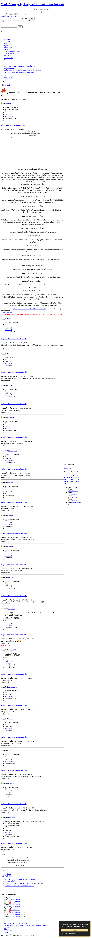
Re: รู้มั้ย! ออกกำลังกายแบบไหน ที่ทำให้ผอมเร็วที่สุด (14, 339)
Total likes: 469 (9, 625)
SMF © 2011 (12, 923)
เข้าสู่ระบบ (26, 14)
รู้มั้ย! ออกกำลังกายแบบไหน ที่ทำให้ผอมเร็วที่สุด (13, 125)
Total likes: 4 (8, 663)
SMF (5, 923)
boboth (10, 354)
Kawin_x (11, 783)
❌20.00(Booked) (73, 491)
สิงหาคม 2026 (68, 468)
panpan (10, 482)
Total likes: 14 (9, 696)
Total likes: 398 (9, 116)
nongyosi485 (12, 650)
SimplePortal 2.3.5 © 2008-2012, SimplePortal (19, 925)
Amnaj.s (10, 719)
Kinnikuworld (12, 687)
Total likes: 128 (9, 460)
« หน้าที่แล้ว (4, 78)
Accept (75, 930)
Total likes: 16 (9, 761)
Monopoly (11, 417)
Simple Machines (22, 923)
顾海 (9, 103)
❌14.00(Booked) (73, 494)
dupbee (10, 515)
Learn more (82, 926)
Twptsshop (11, 609)
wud (9, 751)
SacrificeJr (11, 386)
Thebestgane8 (12, 451)
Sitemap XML (8, 930)
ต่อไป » (11, 78)
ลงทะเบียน (36, 14)
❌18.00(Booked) (73, 497)
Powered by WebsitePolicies (68, 933)
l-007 (9, 319)
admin (39, 70)
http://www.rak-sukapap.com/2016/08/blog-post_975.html (29, 309)
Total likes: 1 (8, 330)
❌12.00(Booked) (73, 500)
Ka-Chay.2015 (12, 817)
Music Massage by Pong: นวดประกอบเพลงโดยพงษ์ (32, 4)
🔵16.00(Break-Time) (15, 906)
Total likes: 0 (8, 395)
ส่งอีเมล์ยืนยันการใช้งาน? (9, 16)
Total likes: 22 (9, 832)
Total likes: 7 (8, 728)
